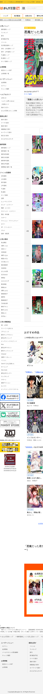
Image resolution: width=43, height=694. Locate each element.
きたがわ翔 (4, 271)
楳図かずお (4, 258)
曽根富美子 (4, 294)
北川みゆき (4, 274)
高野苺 (3, 297)
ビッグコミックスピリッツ (9, 341)
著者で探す (4, 126)
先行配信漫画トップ (7, 45)
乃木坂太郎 (4, 303)
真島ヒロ (3, 313)
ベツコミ (3, 360)
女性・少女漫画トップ (7, 48)
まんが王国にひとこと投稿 (9, 110)
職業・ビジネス (5, 208)
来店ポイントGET (6, 70)
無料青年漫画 (5, 160)
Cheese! (3, 354)
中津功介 (29, 372)
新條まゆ (3, 287)
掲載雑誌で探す (5, 129)
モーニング (4, 367)
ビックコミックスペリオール (9, 389)
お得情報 (4, 667)
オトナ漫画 (4, 195)
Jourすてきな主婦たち (7, 363)
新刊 (2, 36)
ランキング (4, 32)
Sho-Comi (4, 370)
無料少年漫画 (5, 164)
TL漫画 (3, 189)
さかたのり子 (5, 281)
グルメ (3, 230)
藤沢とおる (4, 310)
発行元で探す (5, 135)
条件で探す (4, 119)
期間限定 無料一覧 (6, 167)
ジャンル (3, 42)
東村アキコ (4, 306)
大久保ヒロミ (5, 262)
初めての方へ (5, 107)
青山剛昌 (3, 242)
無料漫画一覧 (5, 151)
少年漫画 (3, 185)
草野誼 (3, 278)
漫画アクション (5, 383)
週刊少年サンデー (6, 373)
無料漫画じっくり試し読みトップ (27, 636)
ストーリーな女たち (7, 328)
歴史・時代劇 (5, 214)
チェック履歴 (5, 89)
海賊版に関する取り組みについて (10, 440)
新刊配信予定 (5, 39)
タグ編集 (29, 94)
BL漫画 (3, 192)
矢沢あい (3, 316)
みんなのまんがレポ (7, 139)
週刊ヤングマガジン (7, 335)
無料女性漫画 (5, 154)
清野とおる (4, 290)
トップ (5, 16)
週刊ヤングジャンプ (7, 351)
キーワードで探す (6, 132)
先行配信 (17, 16)
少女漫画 (3, 179)
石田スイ (3, 249)
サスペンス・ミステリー (8, 211)
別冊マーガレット (6, 357)
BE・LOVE (4, 325)
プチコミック (5, 331)
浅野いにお (4, 246)
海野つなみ (4, 255)
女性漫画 (3, 176)
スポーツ (3, 217)
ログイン (3, 85)
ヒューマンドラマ (6, 201)
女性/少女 (28, 16)
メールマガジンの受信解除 (10, 652)
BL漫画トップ (5, 58)
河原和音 (3, 268)
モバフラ (3, 386)
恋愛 (2, 198)
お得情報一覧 (5, 73)
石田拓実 (3, 252)
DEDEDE (29, 447)
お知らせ (3, 98)
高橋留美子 (4, 300)
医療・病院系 (5, 233)
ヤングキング (5, 376)
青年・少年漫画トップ (7, 52)
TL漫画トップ (5, 55)
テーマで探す (5, 123)
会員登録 (3, 82)
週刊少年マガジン (6, 347)
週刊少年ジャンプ (6, 338)
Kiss (2, 344)
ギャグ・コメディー (7, 205)
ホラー (3, 224)
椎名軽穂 (3, 284)
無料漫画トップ (5, 29)
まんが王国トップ (7, 636)
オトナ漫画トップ (6, 61)
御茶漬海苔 (4, 265)
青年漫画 (3, 182)
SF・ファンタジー (6, 227)
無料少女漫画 (5, 157)
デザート (3, 379)
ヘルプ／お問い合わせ (7, 101)
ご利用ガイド (5, 104)
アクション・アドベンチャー (9, 221)
